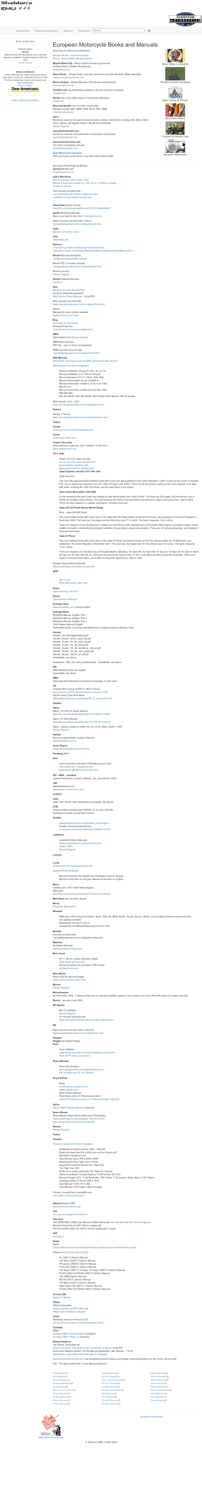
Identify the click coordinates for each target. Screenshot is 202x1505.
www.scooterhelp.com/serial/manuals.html (74, 566)
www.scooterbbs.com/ (64, 607)
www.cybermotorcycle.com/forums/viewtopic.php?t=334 (86, 1052)
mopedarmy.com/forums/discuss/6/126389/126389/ (78, 247)
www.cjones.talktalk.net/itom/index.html (78, 769)
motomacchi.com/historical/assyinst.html (73, 429)
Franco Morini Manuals (112, 1380)
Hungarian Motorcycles (64, 906)
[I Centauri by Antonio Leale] (175, 127)
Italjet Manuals (157, 1383)
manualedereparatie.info (65, 137)
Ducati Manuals (59, 1380)
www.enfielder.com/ (68, 1089)
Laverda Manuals (109, 1387)
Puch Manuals (108, 1397)
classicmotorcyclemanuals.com (68, 77)
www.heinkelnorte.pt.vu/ (65, 740)
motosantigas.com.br (63, 85)
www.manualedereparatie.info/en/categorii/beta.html (79, 304)
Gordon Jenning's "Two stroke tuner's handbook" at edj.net (82, 1347)
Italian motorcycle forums (89, 216)
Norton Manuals (60, 1393)
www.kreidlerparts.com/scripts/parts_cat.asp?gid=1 (84, 823)
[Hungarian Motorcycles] (175, 145)
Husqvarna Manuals (61, 1383)
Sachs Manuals (157, 1397)
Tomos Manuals (59, 1400)
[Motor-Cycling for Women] (175, 91)
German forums (79, 337)
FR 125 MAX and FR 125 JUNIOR (76, 1072)
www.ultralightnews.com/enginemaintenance (81, 1069)
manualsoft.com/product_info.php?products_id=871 (78, 1322)
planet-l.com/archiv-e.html (66, 231)
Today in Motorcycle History (25, 100)
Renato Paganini (61, 126)
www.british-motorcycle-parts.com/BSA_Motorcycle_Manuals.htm (85, 360)
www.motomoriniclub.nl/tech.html (69, 979)
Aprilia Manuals (109, 1373)
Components (22, 30)
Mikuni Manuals (158, 1387)
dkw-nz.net (64, 579)
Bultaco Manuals (109, 1376)
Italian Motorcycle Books (50, 1437)
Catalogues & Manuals (64, 437)
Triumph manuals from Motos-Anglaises (73, 1143)
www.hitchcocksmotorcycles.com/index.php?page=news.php (89, 1099)
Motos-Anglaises (70, 870)
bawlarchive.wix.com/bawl (66, 315)
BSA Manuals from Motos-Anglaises (71, 365)
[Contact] (148, 31)
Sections (67, 30)
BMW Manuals (157, 1373)
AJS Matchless (59, 1373)
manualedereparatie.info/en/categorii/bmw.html (76, 352)
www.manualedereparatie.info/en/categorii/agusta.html (86, 1019)
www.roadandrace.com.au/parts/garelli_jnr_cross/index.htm (82, 698)
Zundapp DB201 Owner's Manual (69, 1333)
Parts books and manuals (72, 961)
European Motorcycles (151, 1416)
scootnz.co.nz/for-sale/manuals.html (77, 461)
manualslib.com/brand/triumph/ (68, 1195)
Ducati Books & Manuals (65, 599)
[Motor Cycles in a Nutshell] (175, 55)
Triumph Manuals (109, 1400)
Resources (83, 30)
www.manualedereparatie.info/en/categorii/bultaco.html (80, 417)
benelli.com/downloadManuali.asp (70, 258)
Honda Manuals (157, 1380)
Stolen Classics (25, 85)
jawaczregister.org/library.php (73, 465)
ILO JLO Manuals (109, 1383)
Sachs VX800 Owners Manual (68, 1107)
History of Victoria (61, 1297)
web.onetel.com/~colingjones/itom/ (76, 766)
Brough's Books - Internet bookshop (71, 55)
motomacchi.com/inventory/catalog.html (72, 329)
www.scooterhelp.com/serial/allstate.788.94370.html (79, 1118)
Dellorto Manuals (158, 1376)
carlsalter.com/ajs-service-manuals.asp (72, 197)
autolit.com (58, 100)
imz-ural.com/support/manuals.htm (70, 1214)
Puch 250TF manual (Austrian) (74, 1055)
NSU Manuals (108, 1393)
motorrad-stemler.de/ (63, 111)
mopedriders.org (61, 69)
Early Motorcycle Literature (67, 152)
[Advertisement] (101, 1466)
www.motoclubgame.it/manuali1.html (71, 748)
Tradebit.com (59, 93)
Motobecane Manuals (111, 1390)
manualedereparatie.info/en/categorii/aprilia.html (77, 223)
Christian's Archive (62, 186)
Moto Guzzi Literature (62, 1390)
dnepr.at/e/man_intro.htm (65, 591)
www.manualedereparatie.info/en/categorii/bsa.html (78, 404)
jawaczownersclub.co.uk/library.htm (76, 468)
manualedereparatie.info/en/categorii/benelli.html (77, 266)
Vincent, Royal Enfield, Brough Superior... (73, 58)
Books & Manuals (24, 41)
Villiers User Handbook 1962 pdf (69, 1311)
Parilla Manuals (157, 1393)
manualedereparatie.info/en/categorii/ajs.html (75, 194)
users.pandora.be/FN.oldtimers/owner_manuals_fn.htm (80, 692)
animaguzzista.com (68, 968)
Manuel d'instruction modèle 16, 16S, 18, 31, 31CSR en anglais (84, 182)
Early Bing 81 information (65, 323)
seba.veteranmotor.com (65, 448)
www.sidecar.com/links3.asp (67, 1206)
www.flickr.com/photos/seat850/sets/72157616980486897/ (82, 208)
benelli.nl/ (57, 282)
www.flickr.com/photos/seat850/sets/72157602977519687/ (82, 714)
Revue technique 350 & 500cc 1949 (71, 179)
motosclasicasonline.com (65, 148)
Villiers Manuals (60, 1404)
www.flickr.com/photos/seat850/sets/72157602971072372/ (82, 721)
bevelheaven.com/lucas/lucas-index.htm (73, 865)
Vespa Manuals (157, 1400)
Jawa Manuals (59, 1387)
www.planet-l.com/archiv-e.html (68, 789)
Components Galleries (46, 30)
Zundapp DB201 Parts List (66, 1336)
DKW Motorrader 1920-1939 (73, 582)
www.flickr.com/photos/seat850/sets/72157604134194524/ (82, 893)
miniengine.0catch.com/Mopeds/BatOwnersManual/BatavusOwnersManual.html (92, 250)
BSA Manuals (59, 1376)
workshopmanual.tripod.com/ (73, 1086)
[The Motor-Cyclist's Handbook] (175, 73)
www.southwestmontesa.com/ (67, 948)
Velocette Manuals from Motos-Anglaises (130, 1222)
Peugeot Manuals (60, 1397)
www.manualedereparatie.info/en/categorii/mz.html (78, 1033)
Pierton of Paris (25, 62)
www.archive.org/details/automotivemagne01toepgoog (80, 1354)
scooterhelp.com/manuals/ (75, 1252)
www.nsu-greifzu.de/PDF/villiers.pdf (70, 1308)
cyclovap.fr (58, 1236)
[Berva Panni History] (175, 109)
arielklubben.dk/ (61, 239)
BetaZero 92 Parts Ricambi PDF (69, 290)
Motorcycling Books (160, 1390)
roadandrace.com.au (63, 171)
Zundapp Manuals (109, 1404)
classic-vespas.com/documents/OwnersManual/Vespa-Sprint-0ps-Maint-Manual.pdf (94, 1247)
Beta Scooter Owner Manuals (67, 296)
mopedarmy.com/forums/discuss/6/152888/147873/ (84, 829)
